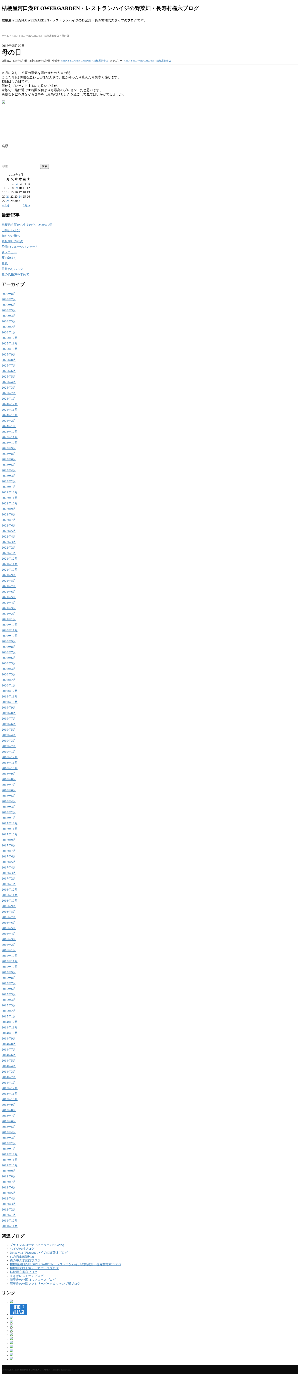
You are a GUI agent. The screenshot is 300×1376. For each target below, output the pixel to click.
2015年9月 (9, 972)
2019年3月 (9, 740)
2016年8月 (9, 911)
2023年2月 (9, 481)
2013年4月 (9, 1132)
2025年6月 (9, 371)
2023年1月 (9, 486)
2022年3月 (9, 542)
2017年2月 (9, 878)
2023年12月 (10, 431)
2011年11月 (10, 1226)
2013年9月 (9, 1104)
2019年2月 (9, 746)
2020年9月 (9, 641)
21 (8, 196)
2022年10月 (10, 503)
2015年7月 (9, 983)
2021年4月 (9, 602)
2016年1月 (9, 950)
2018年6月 (9, 790)
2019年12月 (10, 691)
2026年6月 (9, 304)
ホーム (5, 35)
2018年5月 (9, 795)
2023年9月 (9, 448)
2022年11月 (10, 498)
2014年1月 (9, 1082)
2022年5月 (9, 531)
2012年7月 (9, 1182)
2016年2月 (9, 944)
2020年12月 (10, 624)
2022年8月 (9, 514)
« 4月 (5, 205)
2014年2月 (9, 1077)
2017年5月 (9, 862)
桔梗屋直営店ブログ (23, 1272)
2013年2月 (9, 1143)
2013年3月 (9, 1137)
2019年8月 (9, 713)
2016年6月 (9, 922)
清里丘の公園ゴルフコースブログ (33, 1279)
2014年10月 (10, 1033)
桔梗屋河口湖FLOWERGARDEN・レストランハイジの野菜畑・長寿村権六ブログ (100, 8)
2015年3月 (9, 1005)
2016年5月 (9, 928)
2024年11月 (10, 409)
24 (20, 196)
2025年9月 (9, 354)
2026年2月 (9, 327)
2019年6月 (9, 724)
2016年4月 (9, 933)
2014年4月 (9, 1066)
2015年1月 (9, 1016)
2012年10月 (10, 1165)
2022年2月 (9, 547)
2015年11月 (10, 961)
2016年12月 (10, 889)
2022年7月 (9, 520)
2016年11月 (10, 895)
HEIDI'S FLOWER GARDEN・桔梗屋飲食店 (35, 35)
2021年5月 (9, 597)
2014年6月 (9, 1055)
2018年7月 (9, 784)
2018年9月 (9, 773)
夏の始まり (9, 257)
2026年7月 (9, 299)
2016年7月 (9, 917)
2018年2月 (9, 812)
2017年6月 (9, 856)
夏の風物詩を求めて (15, 274)
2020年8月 (9, 646)
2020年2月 (9, 680)
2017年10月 (10, 834)
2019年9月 (9, 707)
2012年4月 (9, 1198)
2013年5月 (9, 1126)
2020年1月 (9, 685)
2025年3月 (9, 387)
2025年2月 (9, 393)
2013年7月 (9, 1115)
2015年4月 (9, 1000)
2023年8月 (9, 453)
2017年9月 (9, 840)
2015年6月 (9, 988)
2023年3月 (9, 475)
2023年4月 (9, 470)
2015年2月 (9, 1011)
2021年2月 (9, 613)
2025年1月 (9, 398)
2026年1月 (9, 332)
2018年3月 (9, 806)
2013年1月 (9, 1148)
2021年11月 (10, 564)
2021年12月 (10, 558)
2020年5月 (9, 663)
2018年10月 (10, 768)
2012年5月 (9, 1193)
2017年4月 (9, 867)
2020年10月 (10, 635)
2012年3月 (9, 1204)
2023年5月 (9, 464)
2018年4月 (9, 801)
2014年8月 (9, 1044)
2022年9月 (9, 509)
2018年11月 (10, 762)
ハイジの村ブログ (22, 1248)
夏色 (5, 263)
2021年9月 (9, 575)
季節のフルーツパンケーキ (20, 246)
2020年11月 (10, 630)
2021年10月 (10, 569)
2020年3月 (9, 674)
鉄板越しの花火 (12, 241)
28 (8, 200)
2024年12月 (10, 404)
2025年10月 (10, 349)
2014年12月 (10, 1022)
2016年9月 (9, 906)
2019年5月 (9, 729)
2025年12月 (10, 338)
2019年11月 (10, 696)
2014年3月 (9, 1071)
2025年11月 (10, 343)
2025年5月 (9, 376)
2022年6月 (9, 525)
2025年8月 (9, 360)
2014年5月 (9, 1060)
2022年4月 (9, 536)
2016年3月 (9, 939)
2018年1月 (9, 817)
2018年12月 (10, 757)
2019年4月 (9, 735)
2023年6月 (9, 459)
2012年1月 (9, 1215)
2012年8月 (9, 1176)
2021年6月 (9, 591)
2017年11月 (10, 829)
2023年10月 (10, 442)
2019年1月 (9, 751)
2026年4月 (9, 315)
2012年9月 (9, 1171)
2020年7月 (9, 652)
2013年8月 (9, 1110)
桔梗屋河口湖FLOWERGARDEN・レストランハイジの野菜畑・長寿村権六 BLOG (65, 1264)
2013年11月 (10, 1093)
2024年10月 (10, 415)
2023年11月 (10, 437)
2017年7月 (9, 851)
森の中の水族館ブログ (25, 1260)
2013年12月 (10, 1088)
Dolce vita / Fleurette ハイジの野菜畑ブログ (39, 1252)
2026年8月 (9, 293)
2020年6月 (9, 657)
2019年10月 (10, 702)
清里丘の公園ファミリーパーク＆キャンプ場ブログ (45, 1283)
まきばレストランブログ (26, 1276)
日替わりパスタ (12, 269)
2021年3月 (9, 608)
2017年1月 (9, 884)
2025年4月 (9, 382)
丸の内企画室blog (22, 1256)
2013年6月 (9, 1121)
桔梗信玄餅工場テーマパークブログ (34, 1268)
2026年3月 (9, 321)
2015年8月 (9, 977)
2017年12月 (10, 823)
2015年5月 (9, 994)
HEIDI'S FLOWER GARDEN (35, 1369)
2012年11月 (10, 1159)
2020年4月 (9, 669)
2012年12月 (10, 1154)
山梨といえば (11, 230)
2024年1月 (9, 426)
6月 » (26, 205)
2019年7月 (9, 718)
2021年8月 (9, 580)
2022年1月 (9, 553)
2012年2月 (9, 1209)
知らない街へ (11, 235)
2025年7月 (9, 365)
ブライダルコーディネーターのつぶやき (37, 1244)
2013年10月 (10, 1099)
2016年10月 (10, 900)
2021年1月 (9, 619)
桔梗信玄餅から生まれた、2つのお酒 (27, 224)
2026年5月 (9, 310)
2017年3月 (9, 873)
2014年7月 (9, 1049)
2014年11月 (10, 1027)
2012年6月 (9, 1187)
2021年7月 (9, 586)
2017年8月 (9, 845)
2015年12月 (10, 955)
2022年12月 (10, 492)
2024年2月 (9, 420)
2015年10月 (10, 966)
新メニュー (9, 252)
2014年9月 (9, 1038)
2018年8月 (9, 779)
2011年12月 (10, 1220)
